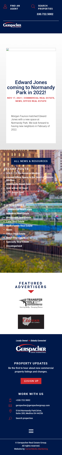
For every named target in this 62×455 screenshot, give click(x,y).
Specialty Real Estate (17, 241)
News (18, 101)
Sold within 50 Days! (17, 188)
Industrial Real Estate (17, 213)
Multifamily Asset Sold (18, 184)
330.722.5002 (45, 14)
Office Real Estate (34, 101)
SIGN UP (33, 381)
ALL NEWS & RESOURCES (31, 161)
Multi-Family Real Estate (19, 225)
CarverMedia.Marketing (36, 449)
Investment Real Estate (18, 217)
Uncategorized (14, 246)
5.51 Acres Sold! (15, 192)
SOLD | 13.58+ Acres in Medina (23, 173)
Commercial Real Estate (39, 98)
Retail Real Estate (15, 237)
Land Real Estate (15, 221)
